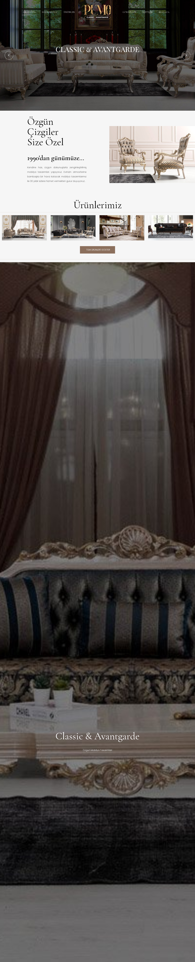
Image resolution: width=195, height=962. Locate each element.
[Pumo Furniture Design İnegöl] (97, 12)
